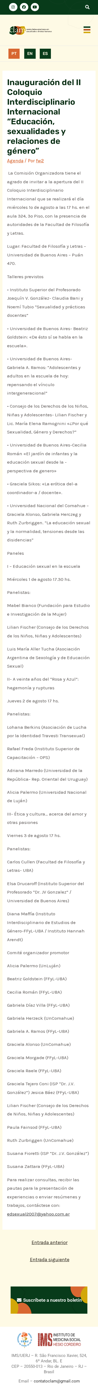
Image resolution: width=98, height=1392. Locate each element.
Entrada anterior (50, 1242)
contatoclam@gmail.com (56, 1381)
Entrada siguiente (49, 1260)
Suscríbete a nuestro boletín (52, 1300)
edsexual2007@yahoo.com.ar (38, 1214)
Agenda (15, 160)
